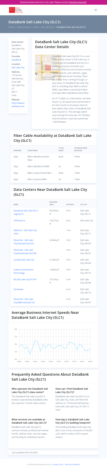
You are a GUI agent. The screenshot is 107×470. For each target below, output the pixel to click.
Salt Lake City (47, 27)
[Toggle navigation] (96, 10)
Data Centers (23, 27)
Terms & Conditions (72, 464)
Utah (35, 27)
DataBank (16, 59)
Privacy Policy (58, 464)
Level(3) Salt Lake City (24, 259)
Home (11, 27)
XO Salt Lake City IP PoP (25, 279)
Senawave (18, 289)
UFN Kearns (19, 220)
